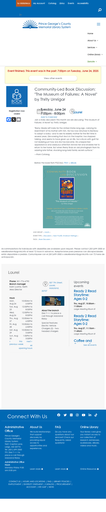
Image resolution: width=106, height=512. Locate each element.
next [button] (29, 341)
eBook (73, 163)
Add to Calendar (49, 117)
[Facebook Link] (58, 415)
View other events (53, 78)
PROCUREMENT (63, 484)
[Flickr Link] (71, 415)
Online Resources (88, 469)
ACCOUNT (31, 487)
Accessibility (83, 3)
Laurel (77, 112)
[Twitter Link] (65, 415)
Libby (62, 3)
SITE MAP (42, 487)
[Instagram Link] (77, 415)
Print (66, 163)
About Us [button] (92, 40)
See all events (90, 345)
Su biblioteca (23, 3)
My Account (39, 3)
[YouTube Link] (83, 415)
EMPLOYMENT (14, 484)
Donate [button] (91, 61)
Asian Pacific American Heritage (65, 236)
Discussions (47, 236)
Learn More (35, 469)
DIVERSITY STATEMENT (33, 484)
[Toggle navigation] (98, 24)
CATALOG (49, 484)
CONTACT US (15, 481)
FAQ (49, 481)
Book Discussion (44, 239)
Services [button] (92, 47)
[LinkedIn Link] (90, 415)
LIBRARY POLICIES (62, 481)
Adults (47, 232)
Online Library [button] (94, 54)
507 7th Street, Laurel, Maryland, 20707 (52, 286)
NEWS (51, 487)
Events (71, 3)
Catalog (52, 3)
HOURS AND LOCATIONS (34, 481)
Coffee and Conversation (84, 343)
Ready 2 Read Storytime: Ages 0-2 (85, 295)
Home (90, 33)
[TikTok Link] (96, 415)
